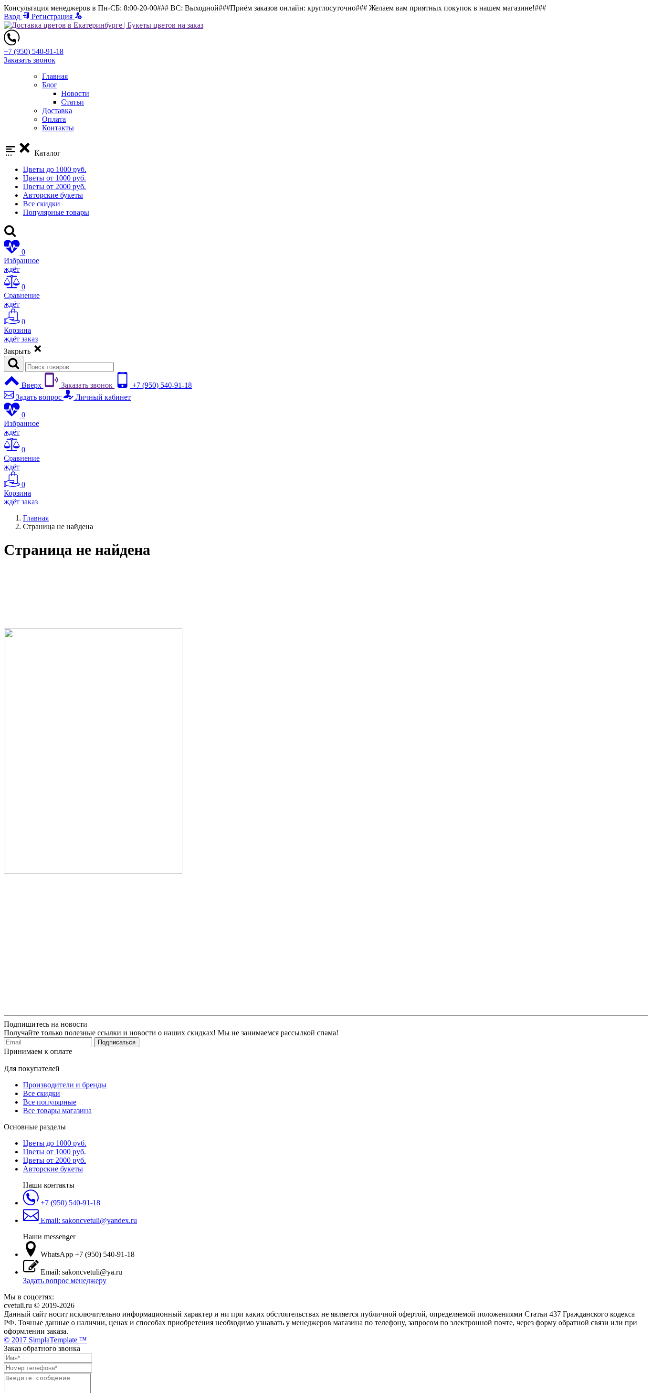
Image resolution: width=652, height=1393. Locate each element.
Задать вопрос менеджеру (64, 1280)
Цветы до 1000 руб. (54, 169)
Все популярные (49, 1102)
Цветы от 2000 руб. (54, 186)
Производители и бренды (64, 1085)
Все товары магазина (57, 1110)
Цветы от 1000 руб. (54, 178)
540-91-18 (33, 51)
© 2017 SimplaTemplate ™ (45, 1340)
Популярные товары (56, 212)
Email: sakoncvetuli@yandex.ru (88, 1220)
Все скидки (41, 204)
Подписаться (117, 1042)
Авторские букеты (53, 195)
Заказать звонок (29, 60)
